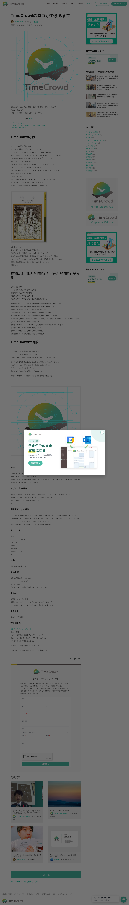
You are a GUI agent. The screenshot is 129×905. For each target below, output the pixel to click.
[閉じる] (102, 432)
